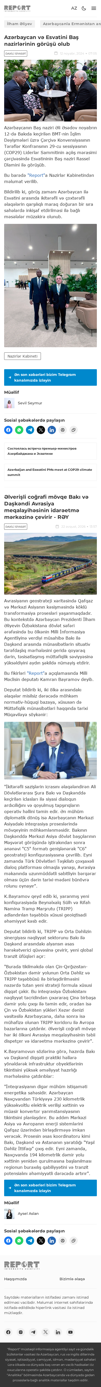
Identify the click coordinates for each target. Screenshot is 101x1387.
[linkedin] (52, 430)
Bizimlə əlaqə (72, 1279)
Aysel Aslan (28, 1213)
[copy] (73, 430)
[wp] (19, 430)
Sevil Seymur (30, 403)
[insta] (21, 1332)
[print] (63, 430)
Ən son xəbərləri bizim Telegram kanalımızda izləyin (45, 377)
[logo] (17, 8)
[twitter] (41, 430)
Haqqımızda (15, 1279)
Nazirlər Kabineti (23, 356)
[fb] (8, 430)
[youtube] (70, 1332)
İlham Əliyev (19, 23)
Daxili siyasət (15, 53)
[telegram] (30, 430)
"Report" (36, 175)
